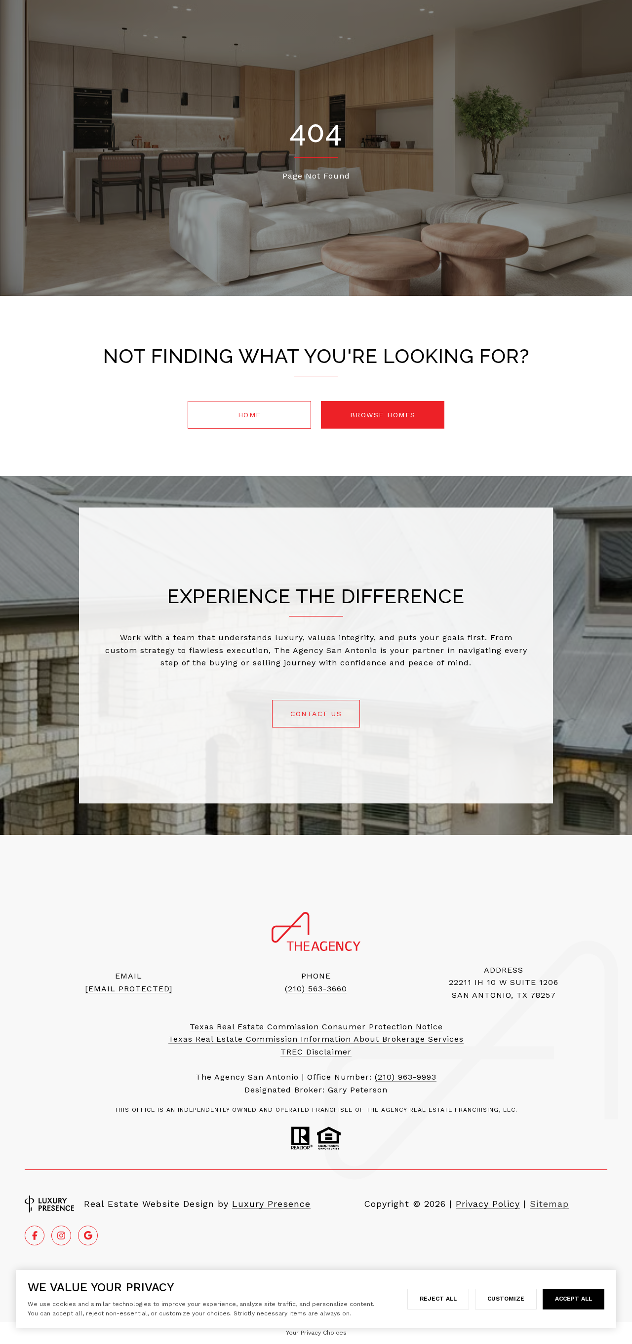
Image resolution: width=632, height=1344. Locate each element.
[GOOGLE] (88, 1235)
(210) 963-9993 (405, 1077)
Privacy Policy (488, 1204)
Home (249, 415)
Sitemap (549, 1204)
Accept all (573, 1298)
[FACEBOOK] (34, 1235)
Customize (505, 1298)
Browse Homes (383, 415)
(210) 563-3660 (316, 988)
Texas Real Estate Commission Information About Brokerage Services (316, 1039)
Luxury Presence (271, 1204)
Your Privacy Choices (316, 1332)
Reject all (438, 1298)
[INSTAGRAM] (61, 1235)
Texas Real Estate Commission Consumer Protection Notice (316, 1026)
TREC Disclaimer (316, 1051)
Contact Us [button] (316, 714)
